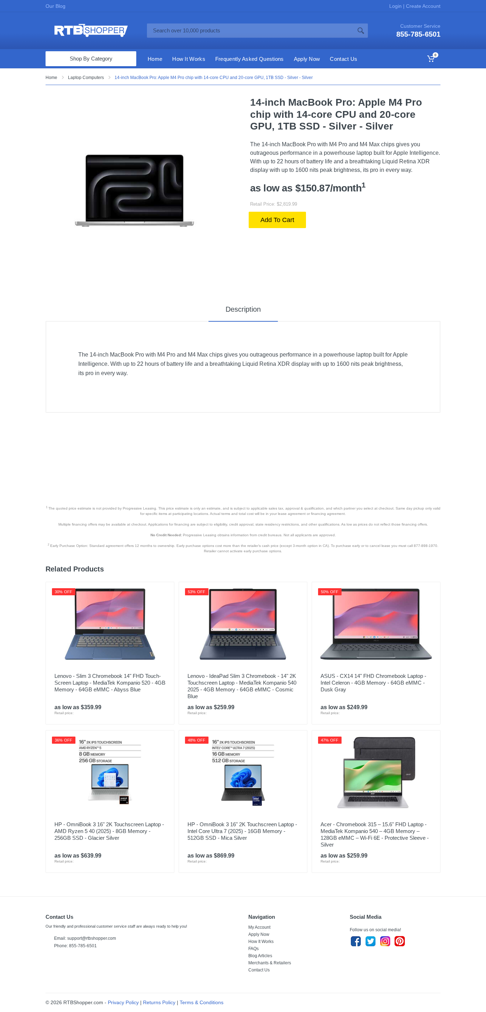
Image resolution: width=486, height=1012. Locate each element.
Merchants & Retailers (269, 962)
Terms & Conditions (201, 1002)
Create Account (422, 6)
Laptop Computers (86, 77)
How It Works (261, 941)
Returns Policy (159, 1002)
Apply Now (258, 934)
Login (396, 6)
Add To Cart (277, 219)
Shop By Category (91, 59)
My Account (259, 927)
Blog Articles (260, 955)
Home (51, 77)
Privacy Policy (123, 1002)
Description (243, 309)
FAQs (253, 948)
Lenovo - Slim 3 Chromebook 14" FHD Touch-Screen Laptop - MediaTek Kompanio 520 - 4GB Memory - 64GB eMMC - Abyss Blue (109, 682)
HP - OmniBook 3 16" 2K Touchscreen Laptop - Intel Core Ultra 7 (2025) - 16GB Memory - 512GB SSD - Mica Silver (242, 831)
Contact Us (259, 970)
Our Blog (55, 6)
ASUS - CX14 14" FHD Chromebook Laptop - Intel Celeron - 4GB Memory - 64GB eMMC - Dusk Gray (373, 682)
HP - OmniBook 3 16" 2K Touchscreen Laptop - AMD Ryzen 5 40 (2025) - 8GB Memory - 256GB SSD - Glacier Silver (109, 831)
